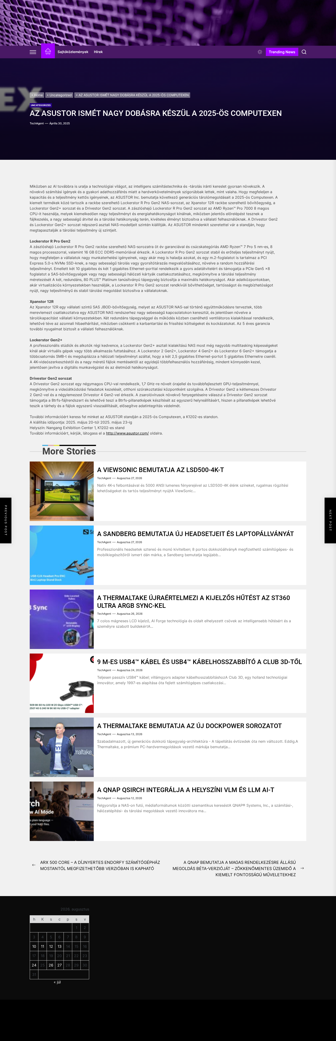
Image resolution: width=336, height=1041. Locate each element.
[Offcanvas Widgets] (33, 51)
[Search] (304, 52)
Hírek (98, 52)
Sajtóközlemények (73, 52)
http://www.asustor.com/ (127, 433)
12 (51, 946)
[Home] (48, 52)
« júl (57, 982)
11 (42, 946)
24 (34, 965)
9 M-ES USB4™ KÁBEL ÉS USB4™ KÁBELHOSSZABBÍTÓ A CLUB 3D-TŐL (199, 662)
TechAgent (37, 123)
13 (59, 946)
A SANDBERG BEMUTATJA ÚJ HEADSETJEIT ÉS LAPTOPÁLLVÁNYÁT (195, 534)
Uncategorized (41, 105)
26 (51, 965)
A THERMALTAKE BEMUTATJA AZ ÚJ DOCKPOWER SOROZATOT (189, 726)
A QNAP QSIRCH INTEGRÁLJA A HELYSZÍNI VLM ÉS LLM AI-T (185, 790)
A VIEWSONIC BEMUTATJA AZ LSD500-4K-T (160, 470)
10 (34, 946)
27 (59, 965)
